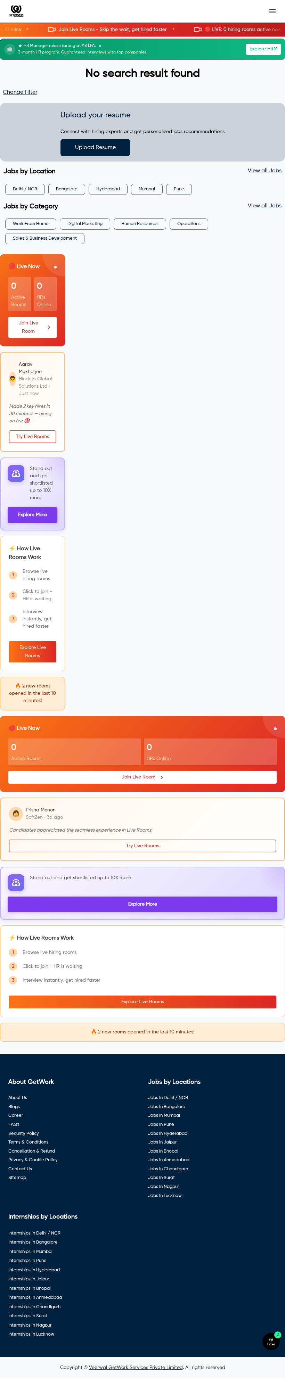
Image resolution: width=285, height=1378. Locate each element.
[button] (142, 30)
